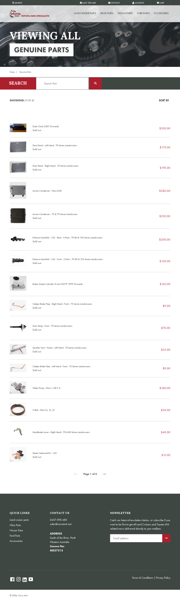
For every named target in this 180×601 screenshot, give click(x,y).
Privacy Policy (163, 578)
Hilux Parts (106, 13)
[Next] (104, 474)
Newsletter (120, 513)
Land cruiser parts (85, 13)
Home (12, 72)
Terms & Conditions (142, 578)
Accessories (161, 13)
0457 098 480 (58, 520)
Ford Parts (143, 13)
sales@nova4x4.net (60, 524)
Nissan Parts (125, 13)
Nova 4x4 (22, 595)
